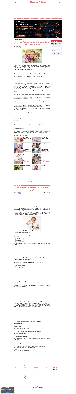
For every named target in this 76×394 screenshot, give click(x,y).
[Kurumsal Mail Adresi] (53, 373)
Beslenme (54, 357)
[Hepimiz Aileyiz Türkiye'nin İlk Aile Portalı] (38, 2)
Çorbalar (25, 378)
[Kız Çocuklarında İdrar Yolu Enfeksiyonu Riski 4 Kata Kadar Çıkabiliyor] (18, 150)
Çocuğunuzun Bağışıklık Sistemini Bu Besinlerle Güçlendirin (26, 166)
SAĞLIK (54, 356)
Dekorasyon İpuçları (45, 374)
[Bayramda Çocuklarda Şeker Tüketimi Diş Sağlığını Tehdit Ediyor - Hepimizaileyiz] (36, 161)
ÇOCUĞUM (44, 356)
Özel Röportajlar (16, 374)
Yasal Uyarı (32, 389)
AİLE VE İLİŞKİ (16, 356)
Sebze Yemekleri (26, 374)
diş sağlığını (27, 212)
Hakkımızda (24, 389)
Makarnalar (25, 377)
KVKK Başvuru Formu (46, 389)
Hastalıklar (54, 358)
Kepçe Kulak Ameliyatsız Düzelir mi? (26, 160)
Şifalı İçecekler (25, 380)
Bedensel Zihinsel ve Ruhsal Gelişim (37, 357)
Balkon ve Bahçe (45, 373)
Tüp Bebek (25, 365)
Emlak (15, 368)
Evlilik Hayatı (15, 358)
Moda (34, 375)
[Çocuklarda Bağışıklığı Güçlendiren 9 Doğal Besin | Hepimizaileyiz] (18, 167)
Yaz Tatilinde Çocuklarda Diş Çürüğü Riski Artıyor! (27, 143)
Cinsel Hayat (15, 357)
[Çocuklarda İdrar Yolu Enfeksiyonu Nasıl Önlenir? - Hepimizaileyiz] (36, 139)
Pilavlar (25, 375)
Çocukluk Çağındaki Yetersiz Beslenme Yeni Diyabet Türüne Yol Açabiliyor (45, 144)
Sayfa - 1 (31, 181)
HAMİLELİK (25, 356)
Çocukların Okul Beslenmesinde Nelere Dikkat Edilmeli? (27, 138)
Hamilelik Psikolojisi (26, 364)
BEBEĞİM (34, 356)
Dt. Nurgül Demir (18, 192)
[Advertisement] (38, 10)
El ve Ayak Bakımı (35, 374)
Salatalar (25, 382)
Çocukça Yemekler (26, 379)
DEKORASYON (45, 367)
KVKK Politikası (35, 389)
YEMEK (25, 367)
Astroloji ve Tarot (16, 375)
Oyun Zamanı (35, 364)
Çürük (33, 282)
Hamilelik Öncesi (26, 358)
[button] (15, 2)
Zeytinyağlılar (25, 376)
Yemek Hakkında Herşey (27, 373)
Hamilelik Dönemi (26, 357)
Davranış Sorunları (45, 358)
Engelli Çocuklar (45, 357)
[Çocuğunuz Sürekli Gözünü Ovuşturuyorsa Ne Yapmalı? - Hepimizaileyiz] (36, 156)
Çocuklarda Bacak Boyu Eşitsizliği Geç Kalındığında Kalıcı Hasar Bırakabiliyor (44, 149)
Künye (27, 389)
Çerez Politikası (51, 389)
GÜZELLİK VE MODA (35, 367)
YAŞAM (15, 367)
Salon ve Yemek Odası (45, 368)
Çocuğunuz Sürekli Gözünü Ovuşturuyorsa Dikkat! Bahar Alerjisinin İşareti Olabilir (45, 155)
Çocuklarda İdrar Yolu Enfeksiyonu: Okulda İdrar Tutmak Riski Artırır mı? (44, 138)
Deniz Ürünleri (25, 381)
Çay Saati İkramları (26, 368)
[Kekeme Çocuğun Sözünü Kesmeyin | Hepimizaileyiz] (36, 167)
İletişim (29, 389)
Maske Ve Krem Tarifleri (36, 368)
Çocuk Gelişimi (45, 364)
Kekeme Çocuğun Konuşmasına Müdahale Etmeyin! (44, 166)
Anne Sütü (34, 358)
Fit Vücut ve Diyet (35, 373)
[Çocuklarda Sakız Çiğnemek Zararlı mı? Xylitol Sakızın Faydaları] (18, 156)
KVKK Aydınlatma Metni (40, 389)
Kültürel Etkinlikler (16, 373)
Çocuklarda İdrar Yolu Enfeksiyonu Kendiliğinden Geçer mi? (27, 149)
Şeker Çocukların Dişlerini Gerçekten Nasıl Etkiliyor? (44, 160)
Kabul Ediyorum (7, 392)
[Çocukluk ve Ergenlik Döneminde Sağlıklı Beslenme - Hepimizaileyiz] (18, 139)
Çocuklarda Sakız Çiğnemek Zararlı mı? (27, 154)
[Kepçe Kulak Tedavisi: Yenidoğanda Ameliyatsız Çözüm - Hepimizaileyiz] (18, 161)
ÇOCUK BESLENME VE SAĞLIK (27, 140)
